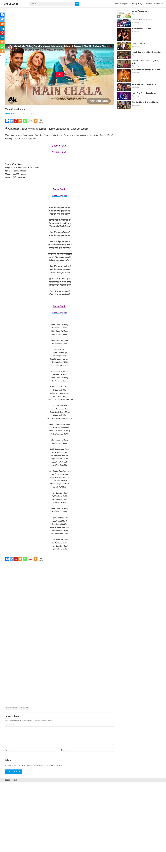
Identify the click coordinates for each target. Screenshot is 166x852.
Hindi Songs (9, 113)
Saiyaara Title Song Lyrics (142, 20)
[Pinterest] (16, 121)
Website (8, 760)
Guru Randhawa (11, 708)
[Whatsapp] (25, 121)
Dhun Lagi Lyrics (138, 43)
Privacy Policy (137, 4)
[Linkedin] (2, 28)
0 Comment (31, 113)
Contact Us (158, 4)
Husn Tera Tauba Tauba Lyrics (144, 93)
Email (64, 750)
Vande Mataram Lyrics (140, 11)
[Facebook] (7, 121)
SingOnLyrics (10, 3)
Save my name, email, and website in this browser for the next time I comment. (36, 765)
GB (16, 113)
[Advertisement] (59, 27)
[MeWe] (2, 37)
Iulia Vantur (24, 708)
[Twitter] (12, 121)
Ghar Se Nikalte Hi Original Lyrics (145, 102)
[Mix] (20, 121)
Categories (124, 4)
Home (116, 4)
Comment (9, 725)
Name (8, 750)
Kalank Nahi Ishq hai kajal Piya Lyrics (146, 52)
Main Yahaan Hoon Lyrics (142, 29)
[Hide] (1, 55)
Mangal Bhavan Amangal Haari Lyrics (146, 70)
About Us (148, 4)
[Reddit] (2, 24)
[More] (35, 121)
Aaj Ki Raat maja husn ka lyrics (144, 84)
